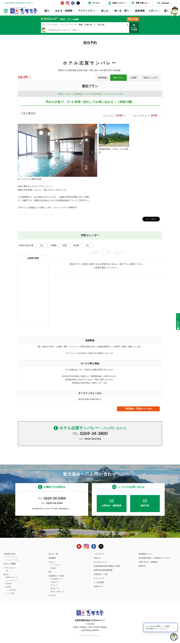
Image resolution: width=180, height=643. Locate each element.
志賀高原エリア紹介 (56, 576)
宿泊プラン (118, 78)
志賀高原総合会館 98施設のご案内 (107, 566)
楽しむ (104, 11)
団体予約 (145, 506)
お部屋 (133, 78)
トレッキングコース (12, 580)
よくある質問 (99, 582)
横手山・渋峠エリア (57, 591)
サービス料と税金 (93, 94)
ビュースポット (56, 565)
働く (166, 11)
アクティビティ (86, 11)
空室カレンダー (150, 78)
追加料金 (78, 94)
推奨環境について (145, 554)
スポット (153, 11)
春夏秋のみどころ (11, 577)
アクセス (96, 3)
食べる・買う (121, 11)
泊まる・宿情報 (63, 11)
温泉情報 (140, 11)
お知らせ (97, 558)
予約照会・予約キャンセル (138, 409)
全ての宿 (133, 19)
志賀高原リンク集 (100, 574)
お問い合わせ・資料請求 (148, 562)
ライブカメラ (99, 554)
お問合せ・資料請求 (111, 506)
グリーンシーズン (11, 557)
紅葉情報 (8, 587)
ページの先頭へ (178, 323)
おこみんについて (100, 562)
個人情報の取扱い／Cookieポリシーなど (154, 558)
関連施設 (53, 568)
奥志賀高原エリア (56, 579)
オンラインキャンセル (113, 94)
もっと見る (151, 219)
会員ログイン (99, 586)
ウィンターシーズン (12, 560)
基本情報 (102, 78)
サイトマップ (99, 578)
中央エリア (54, 585)
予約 (7, 570)
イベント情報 (10, 593)
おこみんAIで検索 (134, 29)
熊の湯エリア (55, 588)
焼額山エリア (55, 582)
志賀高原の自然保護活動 (103, 570)
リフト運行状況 (11, 590)
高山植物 (8, 583)
